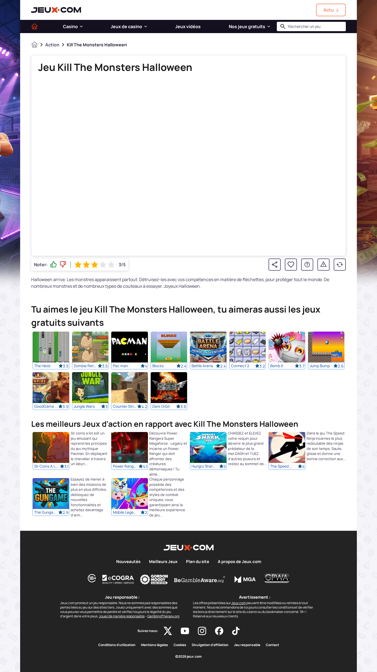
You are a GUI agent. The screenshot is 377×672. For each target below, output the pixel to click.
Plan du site (197, 561)
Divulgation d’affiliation (210, 645)
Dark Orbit (161, 406)
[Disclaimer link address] (118, 579)
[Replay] (339, 264)
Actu (328, 10)
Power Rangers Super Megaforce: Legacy (125, 466)
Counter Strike (125, 406)
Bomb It (276, 365)
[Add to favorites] (291, 264)
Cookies (180, 645)
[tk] (236, 631)
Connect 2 (240, 365)
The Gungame (46, 512)
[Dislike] (63, 264)
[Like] (53, 264)
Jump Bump (320, 365)
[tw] (168, 631)
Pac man (120, 365)
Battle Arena (202, 365)
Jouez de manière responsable (122, 616)
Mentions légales (154, 645)
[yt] (185, 631)
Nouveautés (128, 561)
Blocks (158, 365)
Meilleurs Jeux (163, 561)
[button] (81, 26)
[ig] (202, 631)
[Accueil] (34, 26)
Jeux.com (238, 603)
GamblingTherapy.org (163, 616)
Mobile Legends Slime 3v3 (125, 512)
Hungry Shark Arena (204, 466)
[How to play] (307, 264)
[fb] (219, 631)
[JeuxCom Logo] (56, 10)
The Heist (42, 365)
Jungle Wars (84, 406)
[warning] (323, 264)
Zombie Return (86, 365)
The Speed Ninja (282, 466)
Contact (272, 645)
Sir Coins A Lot (46, 466)
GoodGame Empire (46, 406)
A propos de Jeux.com (239, 561)
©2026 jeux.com (188, 656)
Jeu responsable (247, 645)
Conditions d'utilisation (117, 645)
